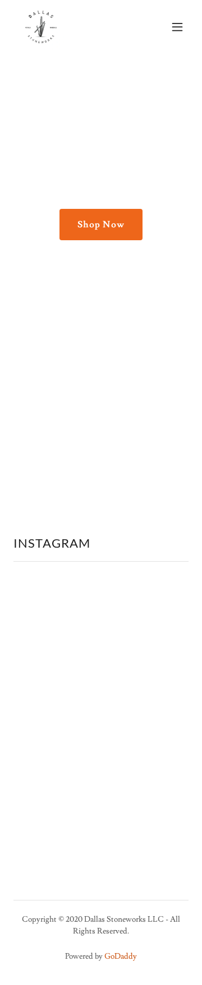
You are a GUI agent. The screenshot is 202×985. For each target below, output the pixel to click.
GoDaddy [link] (120, 956)
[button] (177, 27)
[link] (41, 26)
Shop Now (100, 224)
